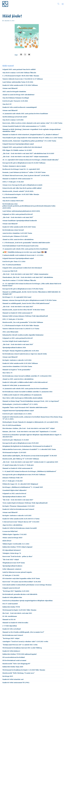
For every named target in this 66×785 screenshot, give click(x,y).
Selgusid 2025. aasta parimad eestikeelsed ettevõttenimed (22, 147)
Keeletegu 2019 (7, 676)
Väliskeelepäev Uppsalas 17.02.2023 (14, 534)
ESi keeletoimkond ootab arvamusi (14, 660)
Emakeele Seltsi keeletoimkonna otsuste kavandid (19, 528)
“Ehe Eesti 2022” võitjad (10, 559)
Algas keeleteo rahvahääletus (12, 525)
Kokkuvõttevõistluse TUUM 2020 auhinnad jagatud (19, 654)
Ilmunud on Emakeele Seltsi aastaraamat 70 (17, 179)
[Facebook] (21, 54)
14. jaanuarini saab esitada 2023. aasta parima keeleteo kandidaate (25, 388)
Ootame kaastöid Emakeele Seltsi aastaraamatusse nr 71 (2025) (23, 126)
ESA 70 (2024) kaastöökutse (11, 265)
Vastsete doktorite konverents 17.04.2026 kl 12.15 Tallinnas (22, 79)
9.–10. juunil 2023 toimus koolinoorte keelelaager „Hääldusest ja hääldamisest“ (29, 471)
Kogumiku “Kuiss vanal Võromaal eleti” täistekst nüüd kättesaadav (24, 407)
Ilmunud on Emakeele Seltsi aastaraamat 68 (17, 468)
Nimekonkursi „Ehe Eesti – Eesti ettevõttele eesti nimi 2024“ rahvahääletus (27, 277)
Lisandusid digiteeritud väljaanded (14, 490)
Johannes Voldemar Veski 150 (12, 478)
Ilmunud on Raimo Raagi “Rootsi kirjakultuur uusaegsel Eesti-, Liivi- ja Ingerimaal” (30, 401)
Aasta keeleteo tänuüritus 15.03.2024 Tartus (17, 366)
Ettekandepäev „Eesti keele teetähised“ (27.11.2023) (20, 404)
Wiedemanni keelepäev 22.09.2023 (14, 452)
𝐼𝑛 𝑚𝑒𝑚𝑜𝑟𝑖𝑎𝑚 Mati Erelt (9, 271)
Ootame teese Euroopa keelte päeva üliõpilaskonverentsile (22, 185)
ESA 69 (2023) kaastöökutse (11, 425)
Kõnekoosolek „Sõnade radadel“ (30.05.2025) (17, 191)
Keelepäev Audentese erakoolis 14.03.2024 (16, 360)
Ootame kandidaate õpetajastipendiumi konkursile (19, 220)
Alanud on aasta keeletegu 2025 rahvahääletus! (18, 95)
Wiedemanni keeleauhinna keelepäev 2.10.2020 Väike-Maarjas (23, 670)
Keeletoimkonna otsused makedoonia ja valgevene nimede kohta (24, 354)
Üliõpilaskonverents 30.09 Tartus (13, 563)
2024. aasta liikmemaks (10, 332)
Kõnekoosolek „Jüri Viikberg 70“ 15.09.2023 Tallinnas (20, 459)
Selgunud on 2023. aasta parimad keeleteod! (17, 338)
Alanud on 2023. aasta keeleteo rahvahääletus (17, 379)
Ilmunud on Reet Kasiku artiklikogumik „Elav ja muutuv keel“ (23, 632)
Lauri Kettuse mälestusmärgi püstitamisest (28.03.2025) (21, 211)
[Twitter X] (25, 54)
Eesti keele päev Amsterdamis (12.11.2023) (16, 414)
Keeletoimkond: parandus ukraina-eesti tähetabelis (19, 594)
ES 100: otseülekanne (9, 616)
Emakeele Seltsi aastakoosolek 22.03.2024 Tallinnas (20, 363)
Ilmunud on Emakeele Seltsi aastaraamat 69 (17, 313)
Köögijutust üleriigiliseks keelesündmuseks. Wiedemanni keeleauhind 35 (27, 446)
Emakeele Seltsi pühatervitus (12, 597)
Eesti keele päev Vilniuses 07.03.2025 (15, 236)
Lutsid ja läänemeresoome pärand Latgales (17, 572)
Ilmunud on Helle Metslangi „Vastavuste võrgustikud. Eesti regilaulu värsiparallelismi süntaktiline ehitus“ (31, 130)
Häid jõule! (6, 541)
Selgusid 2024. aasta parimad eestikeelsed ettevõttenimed (22, 268)
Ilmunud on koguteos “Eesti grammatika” (16, 370)
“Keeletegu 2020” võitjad (10, 638)
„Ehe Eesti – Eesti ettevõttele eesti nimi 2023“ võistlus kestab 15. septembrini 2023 (30, 462)
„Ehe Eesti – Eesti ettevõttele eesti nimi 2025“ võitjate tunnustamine (25, 156)
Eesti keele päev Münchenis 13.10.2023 (15, 440)
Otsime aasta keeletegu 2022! (12, 537)
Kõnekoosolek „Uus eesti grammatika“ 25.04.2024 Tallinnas (22, 322)
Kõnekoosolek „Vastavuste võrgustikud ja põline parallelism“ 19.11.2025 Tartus (29, 141)
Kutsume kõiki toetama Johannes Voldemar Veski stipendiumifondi (25, 316)
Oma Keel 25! (7, 104)
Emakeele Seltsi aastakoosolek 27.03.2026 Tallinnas (20, 85)
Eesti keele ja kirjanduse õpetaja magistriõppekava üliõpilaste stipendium (27, 600)
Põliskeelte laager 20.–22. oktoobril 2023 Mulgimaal (20, 484)
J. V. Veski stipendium (9, 626)
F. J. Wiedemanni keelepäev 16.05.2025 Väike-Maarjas (20, 194)
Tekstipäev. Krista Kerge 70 (11, 553)
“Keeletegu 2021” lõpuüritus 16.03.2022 (15, 591)
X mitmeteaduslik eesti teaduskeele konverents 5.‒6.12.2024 (22, 255)
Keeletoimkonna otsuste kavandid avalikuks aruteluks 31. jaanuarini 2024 (27, 392)
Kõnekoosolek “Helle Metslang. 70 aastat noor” (18, 673)
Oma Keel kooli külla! (9, 197)
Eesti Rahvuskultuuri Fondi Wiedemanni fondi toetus (20, 246)
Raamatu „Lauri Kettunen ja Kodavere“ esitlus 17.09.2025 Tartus (24, 172)
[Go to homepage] (5, 4)
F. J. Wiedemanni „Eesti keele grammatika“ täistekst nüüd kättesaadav (26, 242)
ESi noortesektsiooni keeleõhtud (13, 657)
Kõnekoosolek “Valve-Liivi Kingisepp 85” (16, 664)
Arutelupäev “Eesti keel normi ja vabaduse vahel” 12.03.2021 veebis (25, 641)
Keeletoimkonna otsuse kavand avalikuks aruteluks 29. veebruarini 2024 (26, 376)
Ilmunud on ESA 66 (8, 619)
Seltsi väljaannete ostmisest (11, 569)
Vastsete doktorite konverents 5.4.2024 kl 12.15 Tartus (20, 328)
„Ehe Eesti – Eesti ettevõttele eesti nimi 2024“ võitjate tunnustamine (25, 274)
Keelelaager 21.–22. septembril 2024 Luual (16, 297)
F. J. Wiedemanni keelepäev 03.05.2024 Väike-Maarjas (20, 325)
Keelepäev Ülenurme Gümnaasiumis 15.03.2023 (18, 506)
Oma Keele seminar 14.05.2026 (12, 120)
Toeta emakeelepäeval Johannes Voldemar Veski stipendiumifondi (24, 503)
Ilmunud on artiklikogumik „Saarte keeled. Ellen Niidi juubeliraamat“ (26, 303)
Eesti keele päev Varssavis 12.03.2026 (15, 101)
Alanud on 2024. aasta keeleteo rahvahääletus (17, 239)
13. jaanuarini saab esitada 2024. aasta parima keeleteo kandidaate (25, 249)
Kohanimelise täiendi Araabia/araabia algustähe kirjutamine (23, 335)
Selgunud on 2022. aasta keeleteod (14, 493)
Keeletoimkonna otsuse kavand (13, 230)
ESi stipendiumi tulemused (11, 550)
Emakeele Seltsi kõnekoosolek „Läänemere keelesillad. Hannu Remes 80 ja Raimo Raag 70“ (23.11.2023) (32, 418)
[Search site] (58, 4)
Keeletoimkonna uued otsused (12, 635)
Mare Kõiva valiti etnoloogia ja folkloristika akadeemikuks (22, 398)
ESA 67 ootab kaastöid (10, 604)
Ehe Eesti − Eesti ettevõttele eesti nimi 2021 (17, 613)
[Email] (29, 54)
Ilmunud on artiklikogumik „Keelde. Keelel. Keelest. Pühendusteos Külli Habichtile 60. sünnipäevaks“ (31, 293)
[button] (63, 4)
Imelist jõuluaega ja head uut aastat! (14, 117)
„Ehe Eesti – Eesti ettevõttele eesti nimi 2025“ (17, 217)
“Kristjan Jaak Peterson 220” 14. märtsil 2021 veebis (20, 645)
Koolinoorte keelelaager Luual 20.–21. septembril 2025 (21, 169)
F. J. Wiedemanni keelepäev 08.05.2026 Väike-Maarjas (20, 76)
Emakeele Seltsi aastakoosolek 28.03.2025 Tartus (19, 227)
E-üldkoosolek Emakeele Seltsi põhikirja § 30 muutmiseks (22, 395)
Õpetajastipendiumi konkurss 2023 (14, 496)
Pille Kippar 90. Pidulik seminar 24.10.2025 (17, 150)
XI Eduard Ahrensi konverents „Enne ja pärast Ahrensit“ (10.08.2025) (25, 175)
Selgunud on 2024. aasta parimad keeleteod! (17, 214)
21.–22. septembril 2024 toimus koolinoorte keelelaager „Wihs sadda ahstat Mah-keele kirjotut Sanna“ (31, 285)
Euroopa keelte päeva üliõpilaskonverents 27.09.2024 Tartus (22, 289)
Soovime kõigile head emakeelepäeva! (15, 341)
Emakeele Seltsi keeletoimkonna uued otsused (18, 509)
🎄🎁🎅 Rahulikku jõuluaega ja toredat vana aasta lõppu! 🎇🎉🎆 (24, 252)
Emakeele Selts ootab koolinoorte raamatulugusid (19, 107)
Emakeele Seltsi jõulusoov (11, 651)
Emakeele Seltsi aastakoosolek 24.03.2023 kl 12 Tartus (20, 519)
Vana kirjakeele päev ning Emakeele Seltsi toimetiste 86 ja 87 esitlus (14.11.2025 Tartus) (32, 138)
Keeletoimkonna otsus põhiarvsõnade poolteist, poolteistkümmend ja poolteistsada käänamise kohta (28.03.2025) (28, 206)
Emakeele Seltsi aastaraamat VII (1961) (15, 682)
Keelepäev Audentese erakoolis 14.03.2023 (16, 515)
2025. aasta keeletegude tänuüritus (14, 91)
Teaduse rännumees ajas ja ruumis (14, 166)
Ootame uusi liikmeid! (10, 88)
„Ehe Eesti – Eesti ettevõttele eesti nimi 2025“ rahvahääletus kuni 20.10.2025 (28, 153)
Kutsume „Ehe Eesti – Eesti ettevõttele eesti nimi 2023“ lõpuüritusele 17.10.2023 (29, 431)
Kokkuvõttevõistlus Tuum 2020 (12, 667)
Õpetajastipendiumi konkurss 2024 (14, 347)
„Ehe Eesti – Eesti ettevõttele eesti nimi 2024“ (17, 306)
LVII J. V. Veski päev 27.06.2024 (12, 319)
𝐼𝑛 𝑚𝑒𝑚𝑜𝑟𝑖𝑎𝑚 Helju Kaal (9, 531)
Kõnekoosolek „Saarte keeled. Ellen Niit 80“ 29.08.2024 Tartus (23, 310)
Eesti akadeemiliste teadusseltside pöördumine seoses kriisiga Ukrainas (27, 585)
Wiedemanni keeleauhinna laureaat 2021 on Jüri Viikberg (22, 648)
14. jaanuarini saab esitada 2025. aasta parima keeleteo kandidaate (25, 113)
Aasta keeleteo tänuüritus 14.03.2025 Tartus (17, 233)
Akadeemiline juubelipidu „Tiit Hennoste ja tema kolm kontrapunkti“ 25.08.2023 (29, 456)
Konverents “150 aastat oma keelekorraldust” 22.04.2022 (21, 582)
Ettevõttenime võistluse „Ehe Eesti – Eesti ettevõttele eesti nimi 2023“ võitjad (28, 428)
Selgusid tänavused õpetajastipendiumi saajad (18, 144)
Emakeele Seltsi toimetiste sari (13, 679)
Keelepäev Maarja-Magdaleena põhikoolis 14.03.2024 (20, 351)
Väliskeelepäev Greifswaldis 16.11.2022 (15, 544)
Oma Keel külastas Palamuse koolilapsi (15, 98)
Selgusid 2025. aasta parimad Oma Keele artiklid (18, 69)
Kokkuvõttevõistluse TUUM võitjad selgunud (17, 547)
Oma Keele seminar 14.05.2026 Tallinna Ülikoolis (19, 72)
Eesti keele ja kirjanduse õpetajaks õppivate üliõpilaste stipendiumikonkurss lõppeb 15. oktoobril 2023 (32, 436)
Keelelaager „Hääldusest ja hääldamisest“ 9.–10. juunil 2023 (22, 487)
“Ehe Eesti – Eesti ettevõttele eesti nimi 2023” (17, 500)
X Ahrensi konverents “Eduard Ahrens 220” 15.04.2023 (20, 522)
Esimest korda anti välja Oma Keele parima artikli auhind (21, 188)
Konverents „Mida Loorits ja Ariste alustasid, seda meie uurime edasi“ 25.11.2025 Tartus (32, 123)
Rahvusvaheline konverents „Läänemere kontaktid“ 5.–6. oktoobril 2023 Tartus (29, 449)
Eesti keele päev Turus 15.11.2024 (13, 261)
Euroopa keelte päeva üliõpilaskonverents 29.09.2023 (20, 443)
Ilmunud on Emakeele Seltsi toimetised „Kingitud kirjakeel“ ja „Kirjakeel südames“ (30, 134)
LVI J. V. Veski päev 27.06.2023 (12, 481)
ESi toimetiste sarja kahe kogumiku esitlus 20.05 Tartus (21, 578)
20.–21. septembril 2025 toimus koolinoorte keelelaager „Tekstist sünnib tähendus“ (30, 160)
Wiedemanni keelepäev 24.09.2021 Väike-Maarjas (19, 610)
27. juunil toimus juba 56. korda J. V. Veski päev (18, 465)
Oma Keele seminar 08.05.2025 (12, 201)
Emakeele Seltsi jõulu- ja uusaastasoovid (16, 385)
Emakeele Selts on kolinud (11, 629)
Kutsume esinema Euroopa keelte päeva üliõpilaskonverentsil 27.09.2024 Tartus (29, 300)
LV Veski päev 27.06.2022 (10, 575)
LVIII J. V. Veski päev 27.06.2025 (13, 182)
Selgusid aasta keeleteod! (11, 588)
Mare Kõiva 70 (7, 373)
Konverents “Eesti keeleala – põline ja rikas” (17, 556)
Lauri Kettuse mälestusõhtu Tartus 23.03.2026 (17, 82)
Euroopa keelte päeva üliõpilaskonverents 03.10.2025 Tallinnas (23, 163)
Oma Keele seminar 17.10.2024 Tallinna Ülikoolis (19, 280)
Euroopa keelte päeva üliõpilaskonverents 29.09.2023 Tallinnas (23, 474)
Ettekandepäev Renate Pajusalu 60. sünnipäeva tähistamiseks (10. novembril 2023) (30, 422)
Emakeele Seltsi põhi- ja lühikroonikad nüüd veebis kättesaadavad (24, 382)
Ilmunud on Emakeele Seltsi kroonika (15, 622)
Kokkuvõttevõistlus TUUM (11, 607)
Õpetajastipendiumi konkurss (12, 566)
